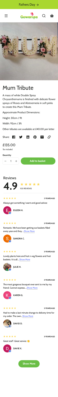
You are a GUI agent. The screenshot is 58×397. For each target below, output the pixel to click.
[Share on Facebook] (13, 137)
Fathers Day (27, 4)
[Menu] (6, 15)
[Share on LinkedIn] (27, 137)
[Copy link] (49, 137)
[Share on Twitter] (20, 137)
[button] (43, 15)
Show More (29, 231)
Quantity (7, 155)
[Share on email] (42, 137)
